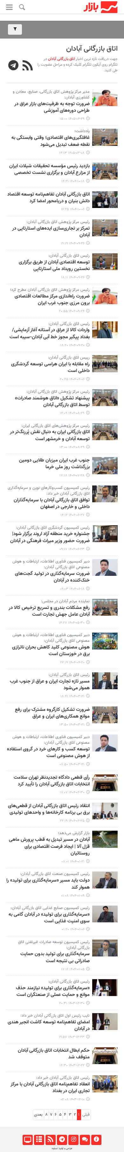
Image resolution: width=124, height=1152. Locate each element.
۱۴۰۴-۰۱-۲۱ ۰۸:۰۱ (73, 861)
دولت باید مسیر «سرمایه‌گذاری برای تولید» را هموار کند (48, 884)
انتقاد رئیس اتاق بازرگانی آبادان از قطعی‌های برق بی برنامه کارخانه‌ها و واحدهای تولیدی (49, 809)
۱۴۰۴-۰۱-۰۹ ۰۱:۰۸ (73, 895)
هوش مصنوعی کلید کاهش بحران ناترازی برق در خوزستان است (51, 651)
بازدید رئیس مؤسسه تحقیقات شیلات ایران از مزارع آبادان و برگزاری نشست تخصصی (49, 169)
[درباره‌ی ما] (96, 1139)
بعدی (38, 1115)
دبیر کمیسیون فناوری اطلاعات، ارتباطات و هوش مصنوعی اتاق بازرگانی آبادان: (51, 564)
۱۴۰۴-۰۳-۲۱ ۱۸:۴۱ (72, 696)
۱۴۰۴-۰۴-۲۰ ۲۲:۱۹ (72, 662)
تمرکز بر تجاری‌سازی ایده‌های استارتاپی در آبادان (51, 232)
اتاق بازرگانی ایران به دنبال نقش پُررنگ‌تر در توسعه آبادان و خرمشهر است (50, 435)
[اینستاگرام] (73, 1139)
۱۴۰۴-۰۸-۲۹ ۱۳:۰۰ (72, 447)
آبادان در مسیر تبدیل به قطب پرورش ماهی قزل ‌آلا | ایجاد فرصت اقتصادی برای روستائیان (49, 846)
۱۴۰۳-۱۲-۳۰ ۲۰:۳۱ (72, 1003)
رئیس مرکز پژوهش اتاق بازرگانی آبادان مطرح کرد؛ (50, 290)
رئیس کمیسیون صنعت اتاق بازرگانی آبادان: (55, 874)
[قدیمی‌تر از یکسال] (105, 607)
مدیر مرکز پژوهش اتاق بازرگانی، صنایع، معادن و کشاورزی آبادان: (51, 95)
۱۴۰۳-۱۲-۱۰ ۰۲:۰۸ (73, 1099)
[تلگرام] (62, 1139)
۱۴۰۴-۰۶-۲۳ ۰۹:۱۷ (72, 549)
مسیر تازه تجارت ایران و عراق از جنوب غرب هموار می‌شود (50, 685)
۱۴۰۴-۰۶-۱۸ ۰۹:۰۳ (72, 589)
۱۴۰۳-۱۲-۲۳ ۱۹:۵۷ (72, 1037)
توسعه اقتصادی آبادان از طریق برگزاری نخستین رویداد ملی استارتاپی (54, 266)
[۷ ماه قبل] (105, 171)
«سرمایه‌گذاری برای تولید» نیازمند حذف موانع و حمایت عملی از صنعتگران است (53, 991)
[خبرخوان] (50, 1139)
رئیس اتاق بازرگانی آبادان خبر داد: (63, 1078)
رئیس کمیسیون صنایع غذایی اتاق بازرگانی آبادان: (50, 908)
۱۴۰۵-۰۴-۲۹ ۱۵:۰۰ (72, 119)
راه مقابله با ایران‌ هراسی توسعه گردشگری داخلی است (50, 368)
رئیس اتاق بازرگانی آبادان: (69, 256)
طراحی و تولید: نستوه (62, 1148)
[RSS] (28, 66)
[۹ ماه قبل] (105, 397)
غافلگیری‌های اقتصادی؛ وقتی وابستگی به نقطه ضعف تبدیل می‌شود (50, 141)
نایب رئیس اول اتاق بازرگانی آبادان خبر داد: (55, 1015)
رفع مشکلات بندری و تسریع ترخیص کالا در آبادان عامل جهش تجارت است (49, 611)
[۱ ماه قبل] (105, 97)
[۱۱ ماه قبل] (105, 493)
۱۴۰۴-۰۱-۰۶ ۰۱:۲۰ (73, 929)
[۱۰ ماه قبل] (105, 465)
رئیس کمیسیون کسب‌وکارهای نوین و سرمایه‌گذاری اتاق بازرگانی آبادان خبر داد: (49, 491)
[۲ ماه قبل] (105, 137)
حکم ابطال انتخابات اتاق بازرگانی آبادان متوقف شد (54, 1054)
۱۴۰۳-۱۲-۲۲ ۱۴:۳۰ (72, 1065)
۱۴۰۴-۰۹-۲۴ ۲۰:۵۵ (72, 311)
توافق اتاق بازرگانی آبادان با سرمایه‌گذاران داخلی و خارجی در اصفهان (52, 504)
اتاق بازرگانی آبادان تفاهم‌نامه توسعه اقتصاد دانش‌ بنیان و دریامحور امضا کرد (48, 198)
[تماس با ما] (85, 1139)
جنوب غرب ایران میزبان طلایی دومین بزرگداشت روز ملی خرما (54, 464)
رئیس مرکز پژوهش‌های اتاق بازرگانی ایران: (55, 426)
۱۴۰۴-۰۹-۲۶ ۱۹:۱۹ (73, 243)
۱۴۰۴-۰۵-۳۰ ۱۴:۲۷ (72, 623)
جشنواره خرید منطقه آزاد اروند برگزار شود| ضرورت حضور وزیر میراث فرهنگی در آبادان (50, 537)
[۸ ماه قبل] (105, 227)
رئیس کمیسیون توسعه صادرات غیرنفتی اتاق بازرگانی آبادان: (54, 945)
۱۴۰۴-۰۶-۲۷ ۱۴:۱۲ (72, 515)
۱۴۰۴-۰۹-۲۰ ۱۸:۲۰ (72, 345)
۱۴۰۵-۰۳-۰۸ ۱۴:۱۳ (72, 153)
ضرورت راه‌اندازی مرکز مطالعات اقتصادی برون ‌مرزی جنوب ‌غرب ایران (52, 300)
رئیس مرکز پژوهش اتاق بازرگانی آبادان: (58, 222)
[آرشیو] (39, 1139)
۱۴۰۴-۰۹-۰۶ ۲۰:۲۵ (72, 379)
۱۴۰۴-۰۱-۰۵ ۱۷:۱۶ (73, 969)
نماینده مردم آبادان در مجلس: (65, 601)
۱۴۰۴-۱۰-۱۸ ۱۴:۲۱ (73, 181)
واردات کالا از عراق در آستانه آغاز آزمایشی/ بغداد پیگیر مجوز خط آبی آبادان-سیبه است (50, 333)
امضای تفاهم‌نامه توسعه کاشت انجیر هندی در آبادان (49, 1026)
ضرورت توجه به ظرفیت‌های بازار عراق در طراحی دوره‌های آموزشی (52, 107)
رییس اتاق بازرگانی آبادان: (69, 357)
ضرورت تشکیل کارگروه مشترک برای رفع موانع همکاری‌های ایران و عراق (52, 713)
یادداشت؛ (82, 131)
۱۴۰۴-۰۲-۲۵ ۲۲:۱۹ (72, 821)
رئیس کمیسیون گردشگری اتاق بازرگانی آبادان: (53, 528)
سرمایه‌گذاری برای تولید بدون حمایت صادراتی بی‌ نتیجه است (55, 957)
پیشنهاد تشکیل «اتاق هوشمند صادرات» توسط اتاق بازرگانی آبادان (52, 402)
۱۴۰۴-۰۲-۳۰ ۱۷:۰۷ (72, 792)
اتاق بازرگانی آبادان (92, 48)
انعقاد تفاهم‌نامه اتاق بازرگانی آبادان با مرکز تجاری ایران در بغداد (50, 1088)
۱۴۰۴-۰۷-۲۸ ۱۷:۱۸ (72, 475)
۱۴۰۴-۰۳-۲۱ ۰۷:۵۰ (72, 764)
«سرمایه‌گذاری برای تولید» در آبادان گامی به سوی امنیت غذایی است (49, 918)
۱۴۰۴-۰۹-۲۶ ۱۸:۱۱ (73, 277)
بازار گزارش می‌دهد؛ (74, 833)
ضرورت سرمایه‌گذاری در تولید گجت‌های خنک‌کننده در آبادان (52, 577)
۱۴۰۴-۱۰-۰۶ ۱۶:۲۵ (73, 209)
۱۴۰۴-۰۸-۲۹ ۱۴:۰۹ (72, 413)
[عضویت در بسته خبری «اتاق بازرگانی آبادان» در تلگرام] (13, 66)
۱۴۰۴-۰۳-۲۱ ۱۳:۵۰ (72, 724)
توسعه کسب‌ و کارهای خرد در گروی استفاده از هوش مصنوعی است (48, 753)
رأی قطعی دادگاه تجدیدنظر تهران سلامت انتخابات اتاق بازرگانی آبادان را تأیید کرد (52, 781)
